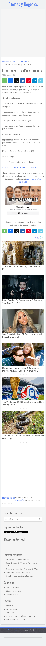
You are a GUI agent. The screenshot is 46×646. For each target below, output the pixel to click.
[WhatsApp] (4, 80)
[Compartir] (10, 80)
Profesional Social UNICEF (17, 626)
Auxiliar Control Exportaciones (20, 643)
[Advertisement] (23, 32)
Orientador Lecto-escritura (18, 639)
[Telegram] (35, 80)
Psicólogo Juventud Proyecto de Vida (22, 636)
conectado (19, 567)
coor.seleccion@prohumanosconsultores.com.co (23, 234)
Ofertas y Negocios (23, 4)
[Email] (41, 80)
